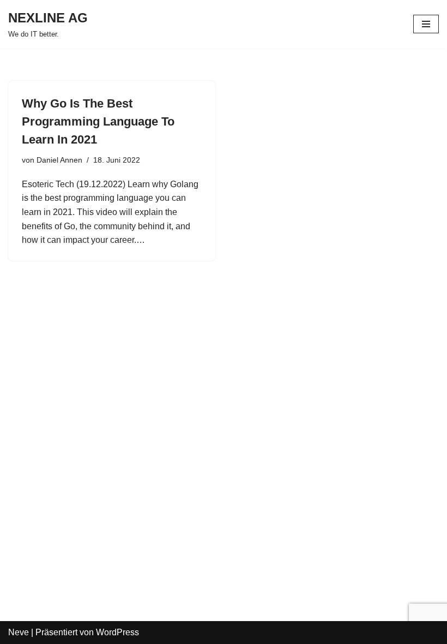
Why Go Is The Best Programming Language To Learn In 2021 (98, 121)
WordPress (117, 632)
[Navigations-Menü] (426, 24)
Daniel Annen (59, 160)
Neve (18, 632)
